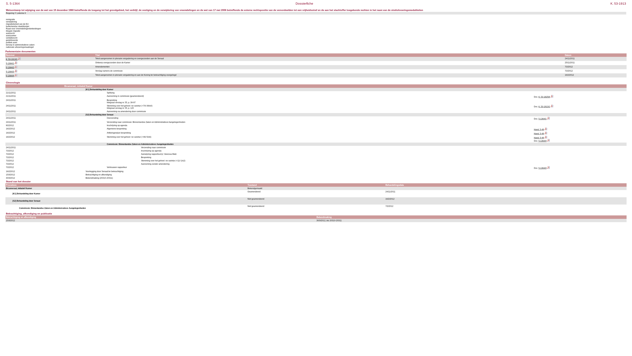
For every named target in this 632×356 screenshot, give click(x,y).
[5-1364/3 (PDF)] (15, 72)
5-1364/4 (10, 76)
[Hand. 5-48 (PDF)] (545, 129)
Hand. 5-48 (539, 129)
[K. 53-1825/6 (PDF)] (552, 97)
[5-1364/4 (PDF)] (15, 76)
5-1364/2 (10, 67)
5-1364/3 (10, 72)
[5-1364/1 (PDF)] (15, 63)
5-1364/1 (10, 63)
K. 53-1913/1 (11, 59)
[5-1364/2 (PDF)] (15, 67)
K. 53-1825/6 (544, 97)
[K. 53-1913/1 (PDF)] (19, 59)
